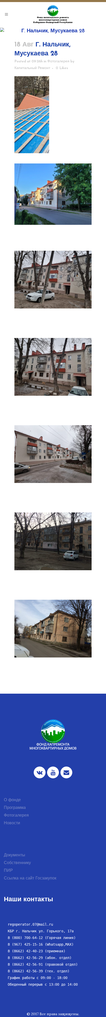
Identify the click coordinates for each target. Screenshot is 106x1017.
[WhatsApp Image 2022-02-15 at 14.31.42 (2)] (53, 279)
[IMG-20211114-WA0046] (53, 114)
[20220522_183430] (53, 194)
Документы (14, 855)
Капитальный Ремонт (32, 68)
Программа (15, 808)
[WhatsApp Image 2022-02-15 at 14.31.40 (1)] (53, 367)
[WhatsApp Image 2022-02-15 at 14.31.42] (53, 454)
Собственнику (17, 863)
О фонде (12, 800)
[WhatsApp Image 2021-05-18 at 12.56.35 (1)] (53, 541)
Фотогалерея (58, 61)
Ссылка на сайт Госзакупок (30, 878)
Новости (12, 823)
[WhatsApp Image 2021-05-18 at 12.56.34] (53, 628)
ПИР (8, 871)
